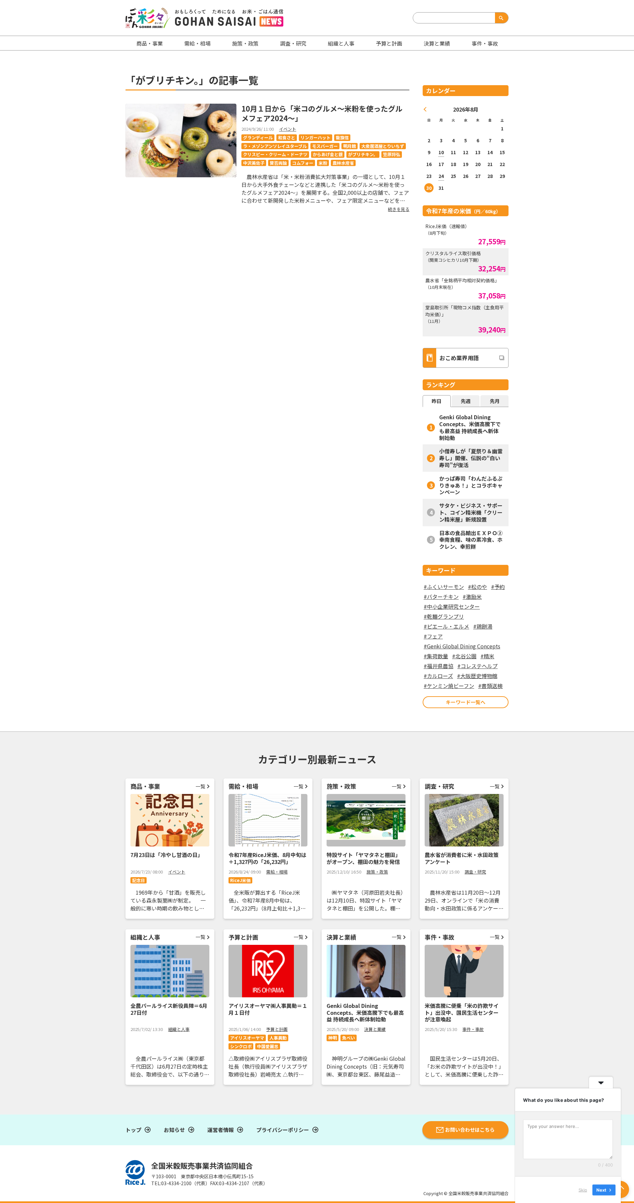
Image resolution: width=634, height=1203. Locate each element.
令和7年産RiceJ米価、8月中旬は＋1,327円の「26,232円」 (267, 858)
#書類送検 (490, 686)
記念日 (138, 880)
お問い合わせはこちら (470, 1129)
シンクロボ (241, 1046)
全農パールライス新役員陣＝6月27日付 (168, 1009)
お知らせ (174, 1130)
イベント (287, 129)
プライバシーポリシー (282, 1130)
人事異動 (278, 1038)
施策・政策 (245, 43)
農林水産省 (343, 163)
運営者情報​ (220, 1130)
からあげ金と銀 (328, 154)
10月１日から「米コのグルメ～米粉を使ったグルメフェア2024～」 (322, 113)
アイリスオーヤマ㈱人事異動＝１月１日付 (268, 1009)
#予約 (498, 587)
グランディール (258, 137)
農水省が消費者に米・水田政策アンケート (462, 858)
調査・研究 (293, 43)
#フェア (433, 636)
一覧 (200, 786)
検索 (500, 18)
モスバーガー (325, 146)
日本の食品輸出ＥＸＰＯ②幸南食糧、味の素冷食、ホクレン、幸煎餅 (471, 540)
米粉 (323, 163)
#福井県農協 (438, 666)
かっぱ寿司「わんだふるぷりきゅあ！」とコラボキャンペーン (471, 485)
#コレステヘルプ (477, 666)
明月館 (349, 146)
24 (441, 176)
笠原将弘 (391, 154)
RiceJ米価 (240, 880)
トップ (133, 1130)
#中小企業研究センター (452, 606)
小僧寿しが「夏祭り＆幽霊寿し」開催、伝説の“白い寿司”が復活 (471, 458)
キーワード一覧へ (465, 702)
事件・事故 (473, 1029)
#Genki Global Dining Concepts (462, 646)
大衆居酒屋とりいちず (382, 146)
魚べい (348, 1038)
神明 (332, 1038)
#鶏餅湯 (482, 626)
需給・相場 (197, 43)
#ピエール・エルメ (446, 626)
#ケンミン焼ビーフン (449, 686)
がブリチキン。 (363, 154)
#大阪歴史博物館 (477, 676)
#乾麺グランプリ (444, 616)
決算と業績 (437, 43)
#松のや (477, 587)
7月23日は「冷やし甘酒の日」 (166, 855)
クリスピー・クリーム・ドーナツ (275, 154)
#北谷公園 (464, 656)
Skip (583, 1189)
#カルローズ (438, 676)
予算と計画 (389, 43)
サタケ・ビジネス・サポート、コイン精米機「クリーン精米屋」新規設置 (471, 512)
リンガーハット (315, 137)
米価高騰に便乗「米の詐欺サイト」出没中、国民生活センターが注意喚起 (462, 1012)
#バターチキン (441, 597)
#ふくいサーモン (444, 587)
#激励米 (472, 597)
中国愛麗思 (267, 1046)
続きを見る (398, 209)
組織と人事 (341, 43)
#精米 (487, 656)
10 (441, 152)
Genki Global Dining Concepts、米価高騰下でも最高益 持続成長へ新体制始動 (470, 427)
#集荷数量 (436, 656)
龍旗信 (342, 137)
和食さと (286, 137)
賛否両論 (278, 163)
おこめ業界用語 (459, 358)
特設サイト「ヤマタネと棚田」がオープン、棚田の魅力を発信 (364, 858)
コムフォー (302, 163)
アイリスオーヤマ (247, 1038)
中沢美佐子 (253, 163)
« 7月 (425, 109)
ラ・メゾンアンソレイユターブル (275, 146)
